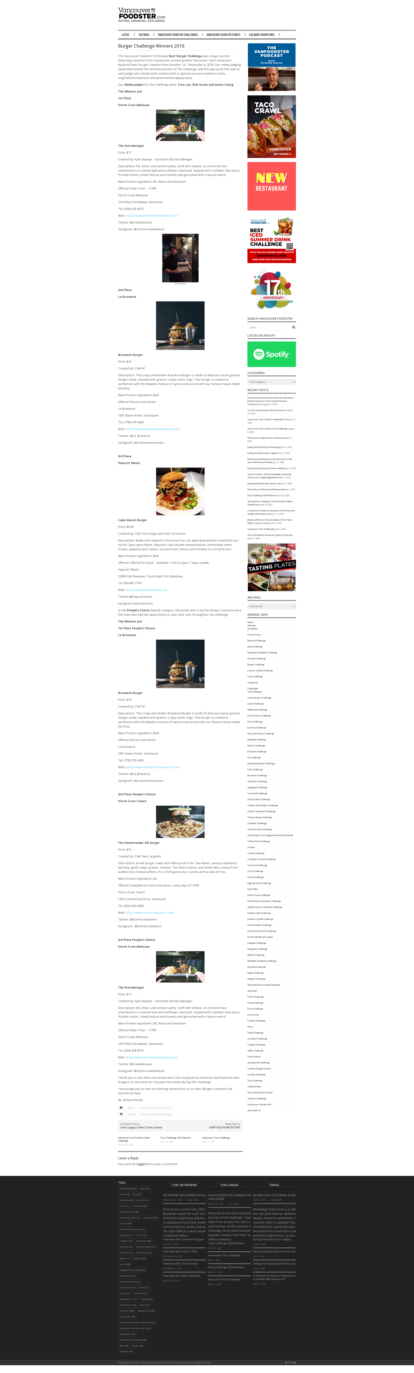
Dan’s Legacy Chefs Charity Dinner (141, 1127)
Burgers (132, 1114)
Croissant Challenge (257, 865)
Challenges (252, 688)
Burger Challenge (255, 664)
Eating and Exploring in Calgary (262, 453)
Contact (251, 847)
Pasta (144, 1287)
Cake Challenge (255, 676)
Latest (126, 34)
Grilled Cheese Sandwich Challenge (264, 907)
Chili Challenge (254, 691)
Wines (137, 1345)
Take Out (126, 1310)
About (250, 622)
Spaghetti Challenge (257, 787)
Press (250, 1026)
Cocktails (140, 1206)
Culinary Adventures (262, 34)
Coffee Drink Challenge (258, 841)
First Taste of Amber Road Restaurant (265, 489)
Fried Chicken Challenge (259, 715)
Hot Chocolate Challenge (259, 925)
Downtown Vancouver (132, 1229)
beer (124, 1194)
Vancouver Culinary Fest (259, 1104)
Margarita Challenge (257, 948)
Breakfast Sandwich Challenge (262, 652)
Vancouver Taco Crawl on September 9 (266, 419)
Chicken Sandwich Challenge (261, 811)
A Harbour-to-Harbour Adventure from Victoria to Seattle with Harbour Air (281, 1277)
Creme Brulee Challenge (259, 697)
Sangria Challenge (256, 1044)
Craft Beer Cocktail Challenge (261, 859)
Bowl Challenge (254, 646)
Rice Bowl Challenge (257, 775)
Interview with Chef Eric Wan (180, 1251)
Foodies (126, 1240)
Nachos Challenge (256, 745)
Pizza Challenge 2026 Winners (226, 1267)
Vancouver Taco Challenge (216, 1137)
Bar (145, 1188)
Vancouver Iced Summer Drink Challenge (134, 1139)
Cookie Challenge (256, 853)
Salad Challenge (255, 1032)
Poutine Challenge (256, 1020)
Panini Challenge (255, 996)
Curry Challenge (255, 871)
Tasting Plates (254, 1086)
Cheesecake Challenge (258, 799)
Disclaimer (252, 628)
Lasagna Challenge (256, 942)
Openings (252, 990)
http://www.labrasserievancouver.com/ (153, 429)
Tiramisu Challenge (256, 1098)
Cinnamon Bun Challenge (259, 829)
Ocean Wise (127, 1287)
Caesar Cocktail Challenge (260, 670)
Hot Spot (126, 1252)
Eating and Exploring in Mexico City (264, 483)
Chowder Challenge (257, 823)
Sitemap (251, 625)
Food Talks (252, 889)
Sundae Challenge (256, 1074)
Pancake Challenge (256, 751)
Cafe (124, 1206)
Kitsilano (139, 1258)
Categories (252, 682)
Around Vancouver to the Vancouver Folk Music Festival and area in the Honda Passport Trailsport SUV (270, 401)
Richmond (140, 1293)
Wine (124, 1345)
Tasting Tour (145, 1310)
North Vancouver (130, 1281)
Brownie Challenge (256, 658)
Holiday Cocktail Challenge (260, 919)
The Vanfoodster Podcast (259, 1092)
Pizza (125, 1293)
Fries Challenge (254, 721)
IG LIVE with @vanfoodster (260, 936)
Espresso (126, 1235)
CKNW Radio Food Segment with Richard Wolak (270, 835)
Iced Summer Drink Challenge (261, 931)
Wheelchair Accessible (133, 1339)
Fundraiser (143, 1240)
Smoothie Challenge (257, 781)
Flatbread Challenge (257, 709)
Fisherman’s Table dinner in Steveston (266, 437)
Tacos (144, 1304)
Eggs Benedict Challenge (259, 883)
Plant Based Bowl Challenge (261, 763)
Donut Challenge (255, 877)
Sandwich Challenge (257, 1038)
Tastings (143, 34)
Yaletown (126, 1351)
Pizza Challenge (255, 1008)
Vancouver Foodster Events (223, 34)
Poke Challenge (255, 769)
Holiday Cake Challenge (259, 913)
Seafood (146, 1299)
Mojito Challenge (255, 972)
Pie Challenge (254, 757)
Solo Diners (128, 1304)
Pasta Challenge (255, 1002)
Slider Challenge (255, 1050)
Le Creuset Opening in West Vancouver (266, 410)
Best (137, 1194)
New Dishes (127, 1275)
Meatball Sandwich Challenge (261, 960)
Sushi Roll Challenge (257, 793)
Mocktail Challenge (256, 966)
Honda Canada (145, 1246)
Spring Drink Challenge (258, 1062)
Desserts (151, 1217)
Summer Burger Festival (259, 1068)
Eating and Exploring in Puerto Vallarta (266, 468)
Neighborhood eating (132, 1270)
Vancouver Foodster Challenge (156, 1114)
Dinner (125, 1223)
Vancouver (127, 1316)
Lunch (125, 1264)
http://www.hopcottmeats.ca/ (146, 590)
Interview (144, 1252)
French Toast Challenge (258, 895)
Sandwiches (128, 1299)
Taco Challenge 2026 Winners (175, 1137)
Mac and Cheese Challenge (260, 733)
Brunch (143, 1200)
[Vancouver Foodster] (142, 20)
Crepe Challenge (255, 703)
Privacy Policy (254, 634)
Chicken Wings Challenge (259, 817)
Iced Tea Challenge (256, 727)
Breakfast (126, 1200)
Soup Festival (254, 1056)
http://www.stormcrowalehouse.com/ (152, 215)
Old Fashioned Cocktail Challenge (263, 984)
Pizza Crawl (253, 1014)
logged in (142, 1164)
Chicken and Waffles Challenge (262, 805)
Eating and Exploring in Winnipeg (263, 447)
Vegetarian (127, 1334)
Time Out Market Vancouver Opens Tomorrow (269, 535)
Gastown (126, 1246)
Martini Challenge (256, 954)
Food (141, 1235)
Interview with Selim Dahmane (181, 1275)
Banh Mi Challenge (256, 640)
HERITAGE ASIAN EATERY (224, 1127)
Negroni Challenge (256, 978)
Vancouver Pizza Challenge (224, 1279)
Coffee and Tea (129, 1211)
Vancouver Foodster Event (135, 1328)
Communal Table (130, 1217)
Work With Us (254, 1110)
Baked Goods (128, 1188)
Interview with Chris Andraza (180, 1263)
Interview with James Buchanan (188, 1195)
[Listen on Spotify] (271, 366)
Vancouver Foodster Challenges (178, 34)
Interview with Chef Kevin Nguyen (183, 1239)
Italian (124, 1258)
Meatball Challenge (256, 739)
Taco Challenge (254, 1080)
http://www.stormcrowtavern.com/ (150, 912)
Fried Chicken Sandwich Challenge (264, 901)
